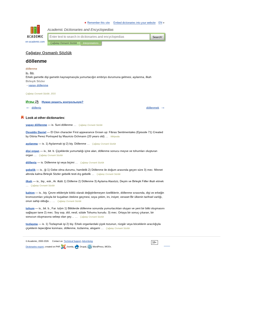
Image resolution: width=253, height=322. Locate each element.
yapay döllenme (36, 124)
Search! (157, 37)
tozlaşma (32, 223)
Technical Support (72, 241)
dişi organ (32, 150)
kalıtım (30, 192)
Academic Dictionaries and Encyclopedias (80, 30)
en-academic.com (35, 41)
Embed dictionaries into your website (134, 22)
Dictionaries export (35, 246)
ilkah (29, 181)
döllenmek (152, 107)
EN (160, 22)
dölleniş (36, 107)
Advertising (87, 241)
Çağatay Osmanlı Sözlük (63, 43)
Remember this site (99, 22)
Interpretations (90, 43)
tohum (30, 208)
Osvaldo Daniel (36, 132)
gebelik (31, 169)
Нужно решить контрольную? (62, 101)
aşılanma (32, 143)
